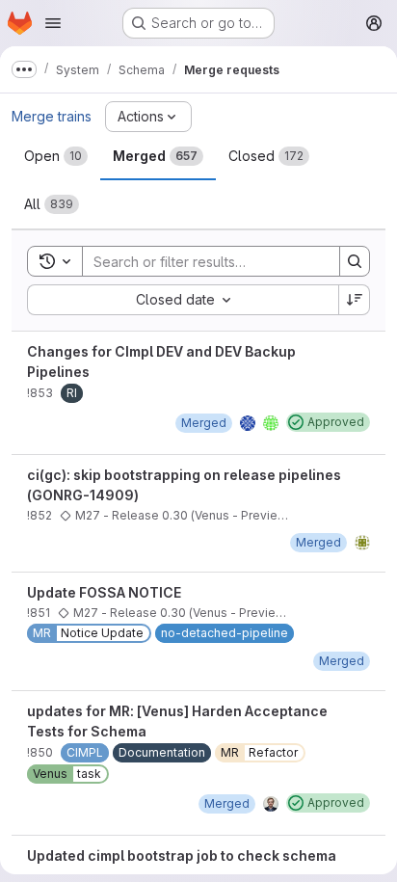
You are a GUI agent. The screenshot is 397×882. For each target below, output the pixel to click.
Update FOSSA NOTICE (104, 592)
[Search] (354, 261)
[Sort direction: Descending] (354, 299)
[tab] (56, 156)
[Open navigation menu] (53, 23)
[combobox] (182, 299)
